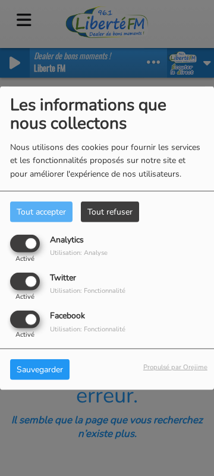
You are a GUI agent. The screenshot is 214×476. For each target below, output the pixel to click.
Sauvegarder (40, 369)
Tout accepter (41, 211)
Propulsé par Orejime (175, 367)
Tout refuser (110, 211)
